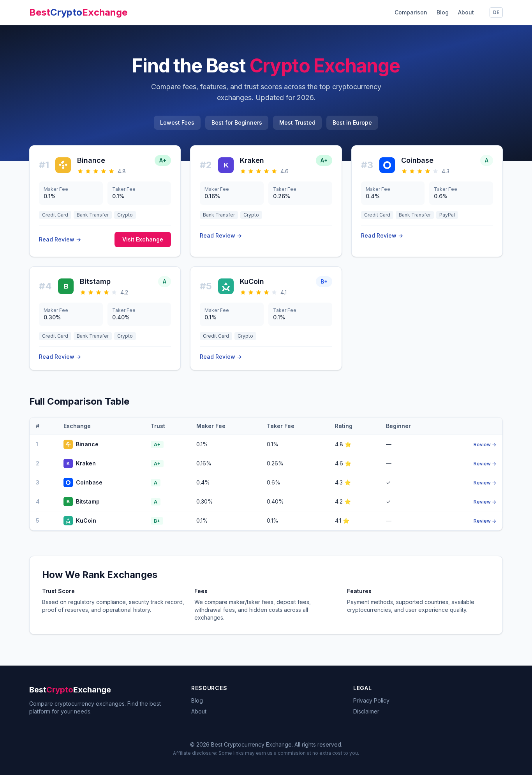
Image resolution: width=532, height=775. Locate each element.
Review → (485, 444)
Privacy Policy (371, 700)
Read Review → (60, 239)
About (466, 12)
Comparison (411, 12)
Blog (443, 12)
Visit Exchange (142, 239)
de (496, 12)
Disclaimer (366, 711)
